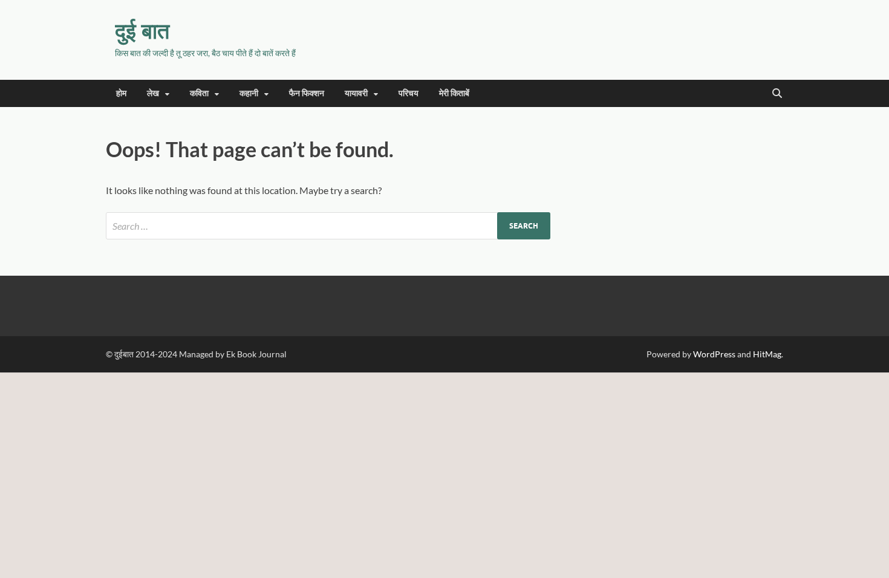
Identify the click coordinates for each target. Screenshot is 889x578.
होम (121, 93)
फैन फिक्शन (306, 93)
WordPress (714, 354)
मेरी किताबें (454, 93)
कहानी (248, 93)
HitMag (767, 354)
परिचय (408, 93)
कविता (199, 93)
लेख (153, 93)
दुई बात (142, 30)
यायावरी (356, 93)
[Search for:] (328, 225)
